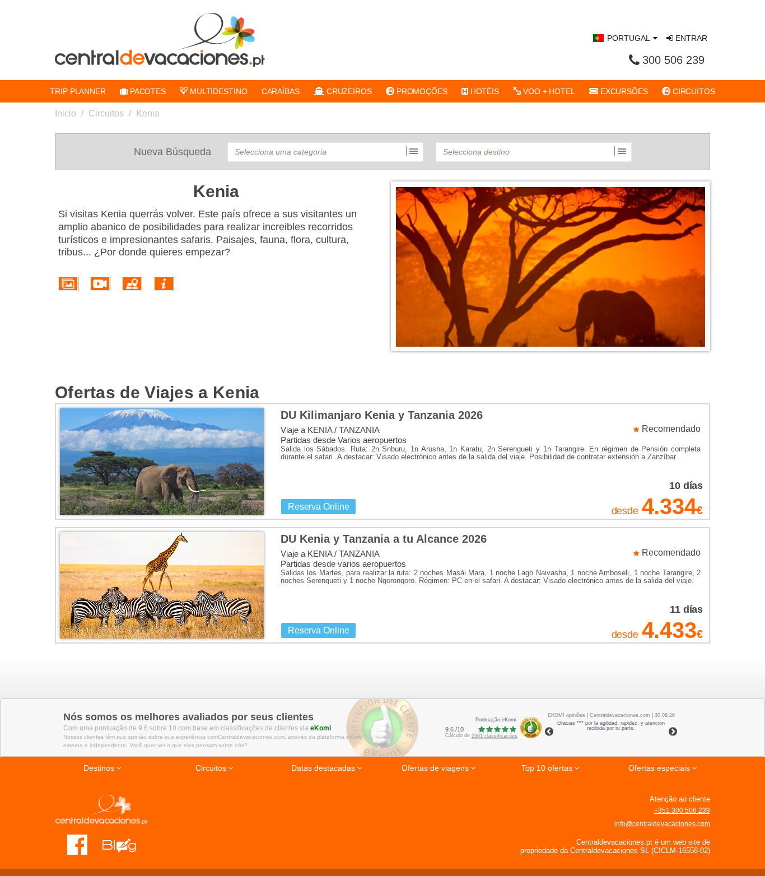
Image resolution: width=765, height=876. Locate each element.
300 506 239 (673, 60)
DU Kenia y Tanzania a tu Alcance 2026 (384, 539)
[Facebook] (77, 844)
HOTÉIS (483, 91)
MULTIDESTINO (218, 91)
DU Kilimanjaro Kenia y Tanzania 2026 (382, 415)
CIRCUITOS (692, 91)
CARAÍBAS (281, 91)
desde (625, 510)
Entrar (690, 38)
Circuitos (106, 113)
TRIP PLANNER (78, 91)
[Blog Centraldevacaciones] (125, 844)
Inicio (65, 113)
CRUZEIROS (348, 91)
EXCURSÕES (623, 91)
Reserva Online (318, 506)
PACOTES (147, 91)
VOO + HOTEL (548, 91)
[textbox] (325, 152)
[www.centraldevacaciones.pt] (160, 40)
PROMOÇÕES (420, 91)
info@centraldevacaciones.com (662, 824)
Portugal (628, 38)
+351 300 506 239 (682, 810)
